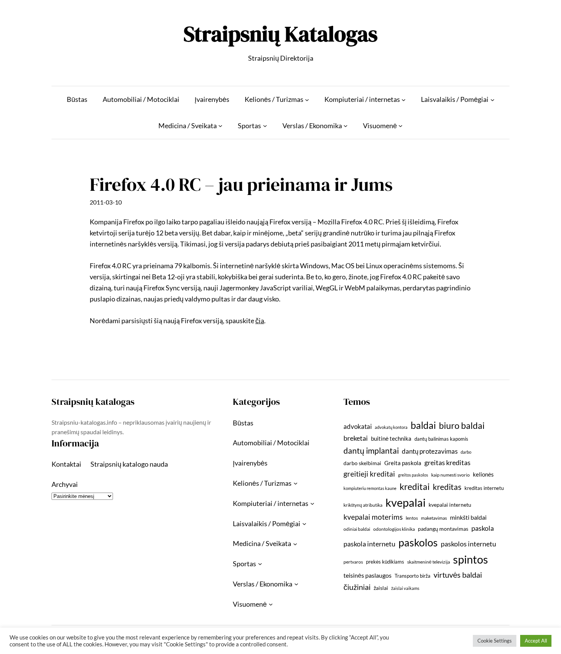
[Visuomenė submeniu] (400, 126)
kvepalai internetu (450, 504)
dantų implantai (371, 451)
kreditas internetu (484, 488)
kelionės (483, 474)
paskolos (418, 542)
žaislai (381, 588)
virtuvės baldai (458, 574)
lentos (412, 517)
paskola (482, 528)
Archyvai (65, 484)
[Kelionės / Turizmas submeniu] (307, 99)
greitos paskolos (413, 474)
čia (259, 320)
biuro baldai (462, 425)
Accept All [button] (536, 641)
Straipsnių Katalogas (280, 33)
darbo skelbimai (362, 463)
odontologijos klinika (394, 529)
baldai (423, 425)
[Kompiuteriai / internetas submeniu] (403, 99)
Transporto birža (412, 576)
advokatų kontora (391, 427)
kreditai (415, 486)
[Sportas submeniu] (265, 126)
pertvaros (353, 561)
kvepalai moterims (373, 517)
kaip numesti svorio (450, 474)
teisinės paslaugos (367, 575)
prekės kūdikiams (385, 562)
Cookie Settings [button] (494, 641)
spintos (470, 559)
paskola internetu (369, 544)
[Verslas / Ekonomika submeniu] (345, 126)
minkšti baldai (468, 517)
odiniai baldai (356, 529)
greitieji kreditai (369, 473)
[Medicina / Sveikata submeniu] (220, 126)
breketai (355, 438)
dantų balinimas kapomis (441, 439)
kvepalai (405, 502)
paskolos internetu (468, 544)
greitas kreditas (447, 462)
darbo (466, 451)
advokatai (357, 426)
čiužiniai (357, 586)
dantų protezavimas (430, 451)
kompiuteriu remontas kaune (370, 488)
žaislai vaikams (405, 588)
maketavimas (434, 517)
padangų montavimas (443, 528)
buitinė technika (391, 438)
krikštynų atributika (362, 505)
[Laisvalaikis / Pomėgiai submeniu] (492, 99)
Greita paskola (402, 462)
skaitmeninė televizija (428, 562)
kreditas (447, 487)
